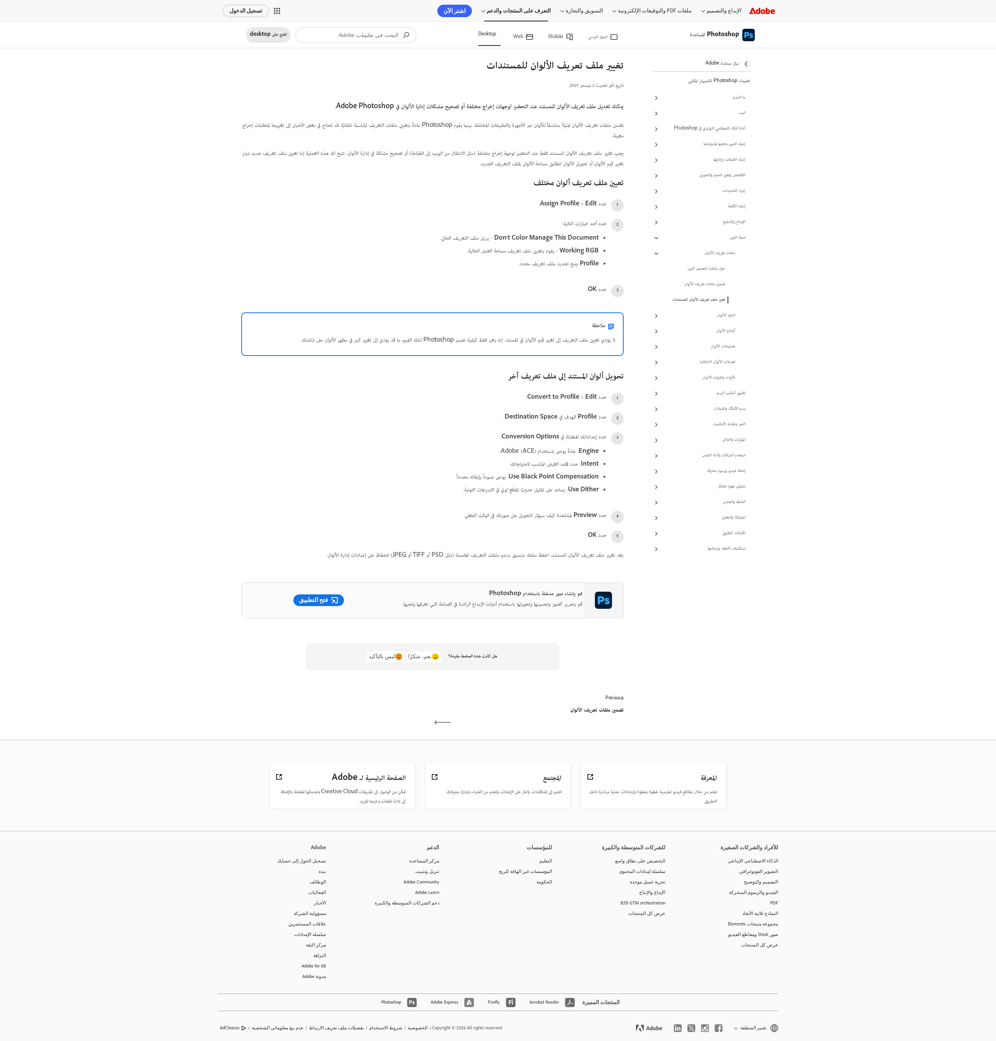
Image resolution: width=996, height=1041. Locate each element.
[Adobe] (762, 10)
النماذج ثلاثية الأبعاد (760, 913)
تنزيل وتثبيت (427, 871)
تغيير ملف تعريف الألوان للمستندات (698, 300)
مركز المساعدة (424, 861)
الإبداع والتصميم (724, 10)
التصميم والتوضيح (761, 882)
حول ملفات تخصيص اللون (706, 269)
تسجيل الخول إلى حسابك (301, 861)
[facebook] (718, 1028)
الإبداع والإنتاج (652, 892)
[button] (277, 11)
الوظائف (318, 882)
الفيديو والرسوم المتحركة (753, 892)
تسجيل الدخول (246, 10)
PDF (774, 903)
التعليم (545, 861)
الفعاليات (317, 892)
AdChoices (230, 1027)
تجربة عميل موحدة (647, 882)
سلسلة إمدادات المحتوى (642, 871)
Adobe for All (314, 966)
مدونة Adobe (314, 976)
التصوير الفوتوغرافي (758, 871)
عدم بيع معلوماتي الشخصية (277, 1027)
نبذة (322, 871)
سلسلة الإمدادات (310, 934)
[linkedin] (678, 1028)
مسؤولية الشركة (310, 913)
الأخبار (320, 903)
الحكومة (544, 882)
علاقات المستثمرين (307, 924)
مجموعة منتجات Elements (753, 924)
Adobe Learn (427, 892)
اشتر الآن (455, 10)
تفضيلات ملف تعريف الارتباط (336, 1027)
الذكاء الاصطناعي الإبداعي (753, 861)
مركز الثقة (316, 945)
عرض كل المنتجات (759, 945)
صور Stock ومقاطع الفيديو (753, 934)
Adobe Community (421, 882)
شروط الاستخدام (385, 1027)
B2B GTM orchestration (643, 903)
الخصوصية (418, 1027)
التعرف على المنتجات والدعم (519, 10)
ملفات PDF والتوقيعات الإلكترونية (655, 10)
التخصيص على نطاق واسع (640, 861)
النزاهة (319, 955)
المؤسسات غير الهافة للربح (525, 871)
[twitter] (691, 1028)
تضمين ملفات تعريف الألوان (704, 284)
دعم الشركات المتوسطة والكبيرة (407, 903)
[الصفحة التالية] (336, 717)
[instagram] (705, 1028)
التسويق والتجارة (584, 10)
